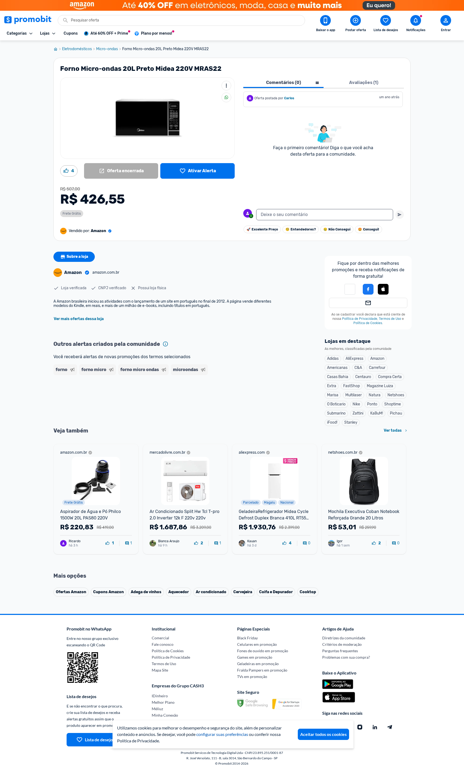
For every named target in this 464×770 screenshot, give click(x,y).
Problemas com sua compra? (346, 657)
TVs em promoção (252, 676)
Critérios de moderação (342, 644)
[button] (350, 289)
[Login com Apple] (383, 289)
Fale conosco (162, 644)
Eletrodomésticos (77, 49)
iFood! (332, 422)
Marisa (332, 395)
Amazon (377, 358)
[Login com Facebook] (368, 289)
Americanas (337, 367)
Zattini (358, 413)
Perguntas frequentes (340, 650)
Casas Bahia (337, 377)
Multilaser (353, 395)
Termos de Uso (390, 319)
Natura (374, 395)
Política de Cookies (367, 323)
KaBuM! (376, 413)
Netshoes (395, 395)
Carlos (289, 98)
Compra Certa (390, 377)
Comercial (160, 638)
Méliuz (157, 708)
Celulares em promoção (257, 644)
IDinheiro (160, 696)
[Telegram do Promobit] (389, 727)
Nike (356, 404)
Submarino (336, 413)
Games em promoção (254, 657)
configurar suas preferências (222, 734)
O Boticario (336, 404)
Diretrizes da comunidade (343, 638)
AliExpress (354, 358)
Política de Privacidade (359, 319)
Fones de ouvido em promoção (262, 650)
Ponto (372, 404)
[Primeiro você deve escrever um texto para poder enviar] (399, 214)
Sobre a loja (77, 256)
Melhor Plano (163, 702)
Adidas (333, 358)
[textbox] (325, 214)
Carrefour (377, 367)
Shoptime (392, 404)
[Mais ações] (226, 85)
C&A (358, 367)
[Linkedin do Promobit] (374, 727)
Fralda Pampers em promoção (262, 670)
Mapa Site (160, 670)
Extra (331, 386)
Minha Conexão (165, 715)
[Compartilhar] (226, 97)
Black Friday (247, 638)
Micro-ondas (107, 49)
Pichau (396, 413)
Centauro (363, 377)
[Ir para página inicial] (57, 49)
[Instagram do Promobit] (359, 727)
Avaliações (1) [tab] (363, 82)
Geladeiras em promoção (258, 663)
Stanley (350, 422)
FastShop (351, 386)
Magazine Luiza (380, 386)
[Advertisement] (156, 398)
